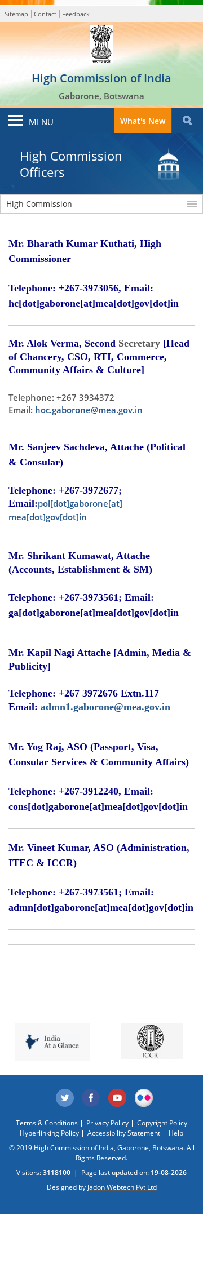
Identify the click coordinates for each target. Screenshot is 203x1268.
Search (187, 120)
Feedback (76, 14)
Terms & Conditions (47, 1123)
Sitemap (16, 14)
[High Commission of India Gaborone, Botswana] (101, 41)
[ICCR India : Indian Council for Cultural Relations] (152, 1041)
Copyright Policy (162, 1123)
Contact (45, 14)
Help (176, 1133)
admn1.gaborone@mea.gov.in (105, 706)
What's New (142, 121)
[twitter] (64, 1098)
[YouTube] (117, 1098)
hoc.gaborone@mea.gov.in (89, 409)
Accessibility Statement (123, 1133)
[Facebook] (91, 1098)
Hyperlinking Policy (49, 1133)
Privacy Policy (107, 1123)
